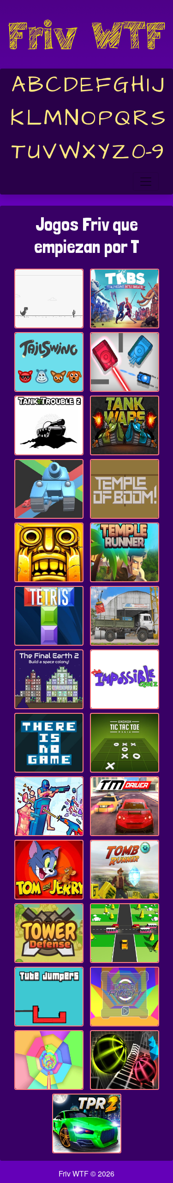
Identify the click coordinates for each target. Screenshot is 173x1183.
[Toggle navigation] (146, 181)
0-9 (147, 152)
